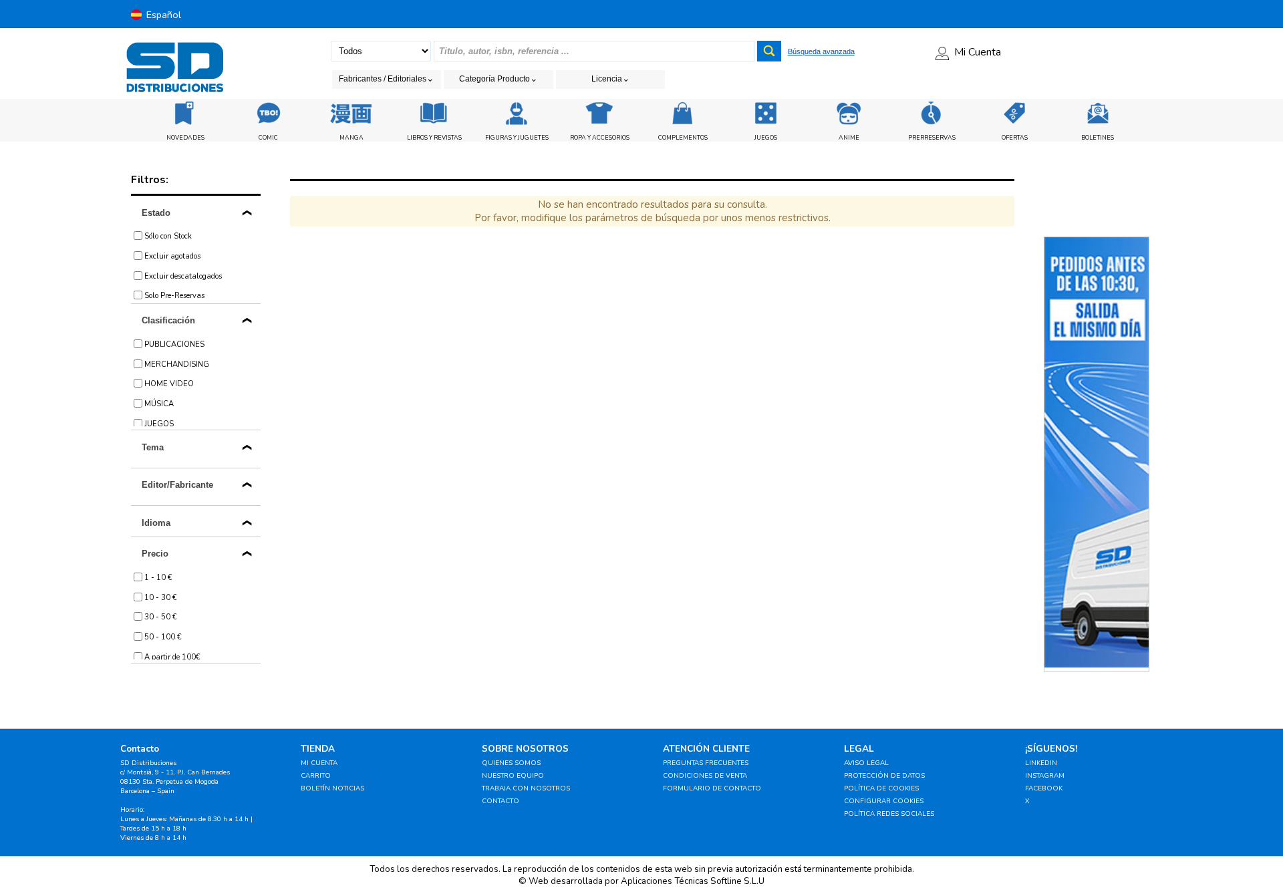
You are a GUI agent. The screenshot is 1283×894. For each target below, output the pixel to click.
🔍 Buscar (825, 286)
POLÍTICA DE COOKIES (881, 788)
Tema (153, 447)
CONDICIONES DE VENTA (705, 775)
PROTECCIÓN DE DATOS (884, 775)
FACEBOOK (1043, 788)
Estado (156, 213)
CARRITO (316, 775)
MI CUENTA (319, 763)
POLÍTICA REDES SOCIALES (889, 813)
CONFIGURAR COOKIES (883, 801)
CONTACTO (500, 801)
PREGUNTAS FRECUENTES (705, 763)
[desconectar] (1158, 14)
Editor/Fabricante (177, 485)
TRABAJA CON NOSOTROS (526, 788)
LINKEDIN (1041, 763)
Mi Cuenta (977, 52)
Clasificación (168, 320)
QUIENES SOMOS (511, 763)
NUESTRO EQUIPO (513, 775)
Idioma (156, 523)
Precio (155, 554)
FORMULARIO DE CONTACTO (712, 788)
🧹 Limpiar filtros (388, 286)
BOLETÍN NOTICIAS (332, 788)
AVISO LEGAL (866, 763)
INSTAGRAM (1044, 775)
